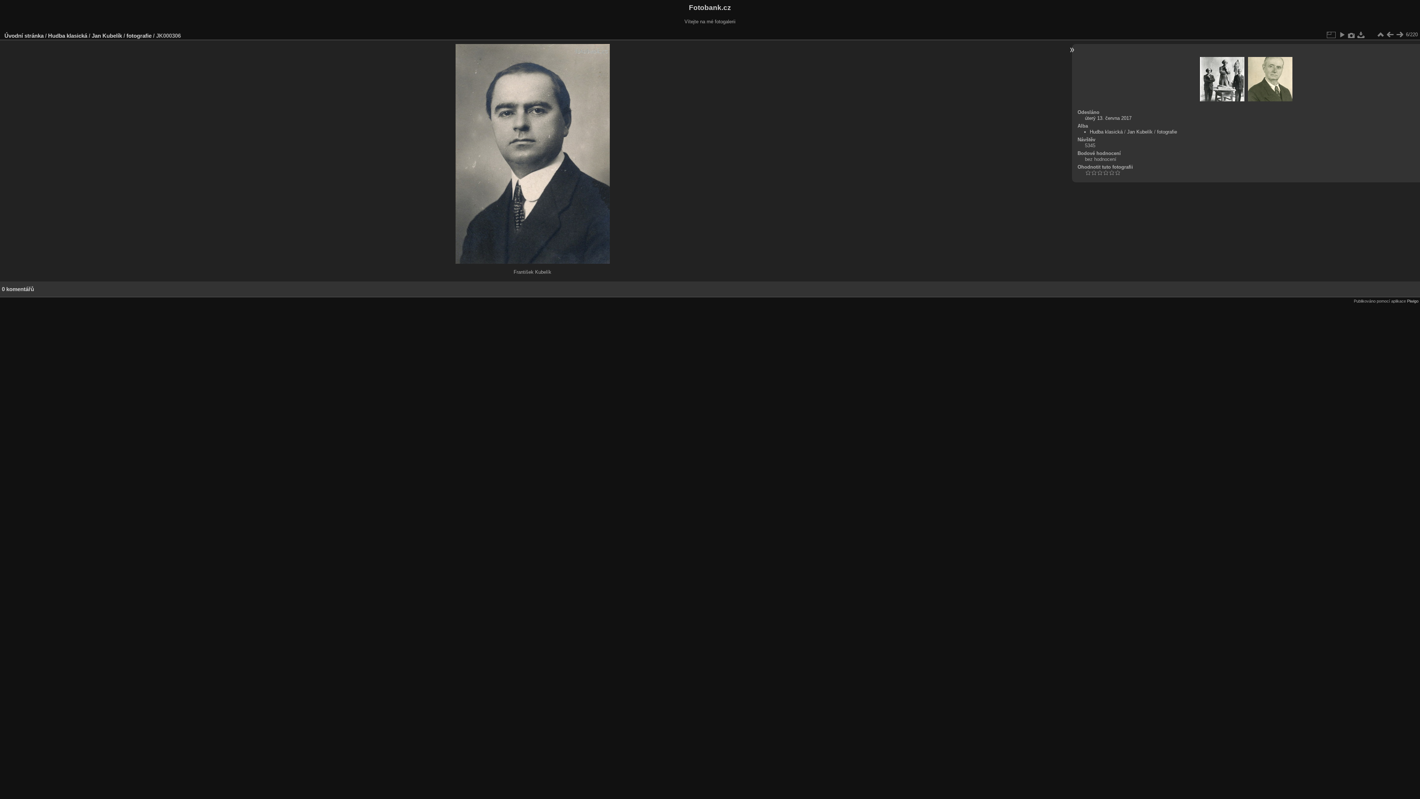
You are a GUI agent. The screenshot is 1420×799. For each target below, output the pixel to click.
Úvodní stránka (24, 36)
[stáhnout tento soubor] (1361, 35)
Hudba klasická (67, 36)
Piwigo (1413, 301)
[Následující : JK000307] (1399, 35)
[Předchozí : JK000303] (1390, 35)
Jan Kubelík (107, 36)
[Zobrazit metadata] (1351, 35)
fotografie (139, 36)
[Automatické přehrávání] (1342, 35)
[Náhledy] (1380, 35)
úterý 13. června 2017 (1108, 118)
